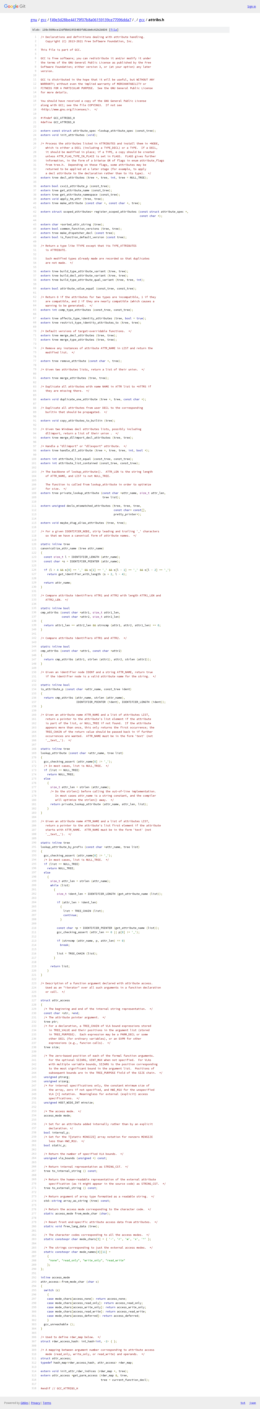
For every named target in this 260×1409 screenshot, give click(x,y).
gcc (44, 19)
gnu (33, 19)
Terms (47, 1403)
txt (242, 1403)
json (252, 1403)
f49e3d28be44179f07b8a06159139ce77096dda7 (90, 19)
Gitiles (24, 1403)
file (113, 29)
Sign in (251, 6)
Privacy (35, 1403)
